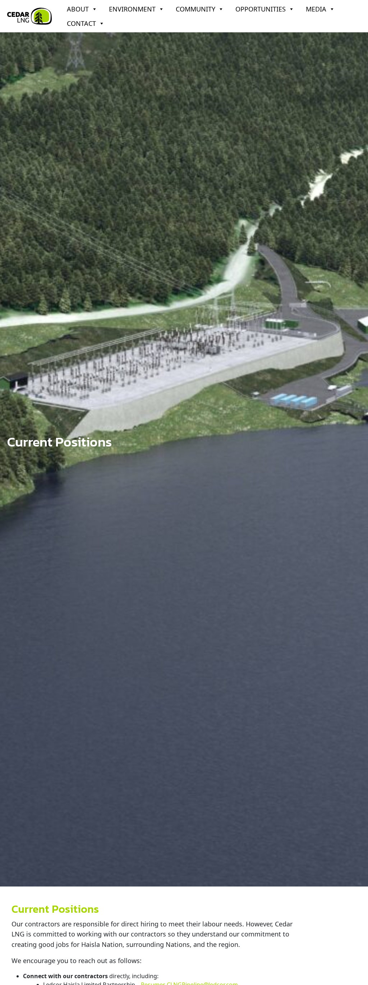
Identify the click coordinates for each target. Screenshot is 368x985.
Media (316, 9)
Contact (81, 23)
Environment (132, 9)
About (78, 9)
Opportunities (260, 9)
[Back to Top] (358, 973)
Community (195, 9)
